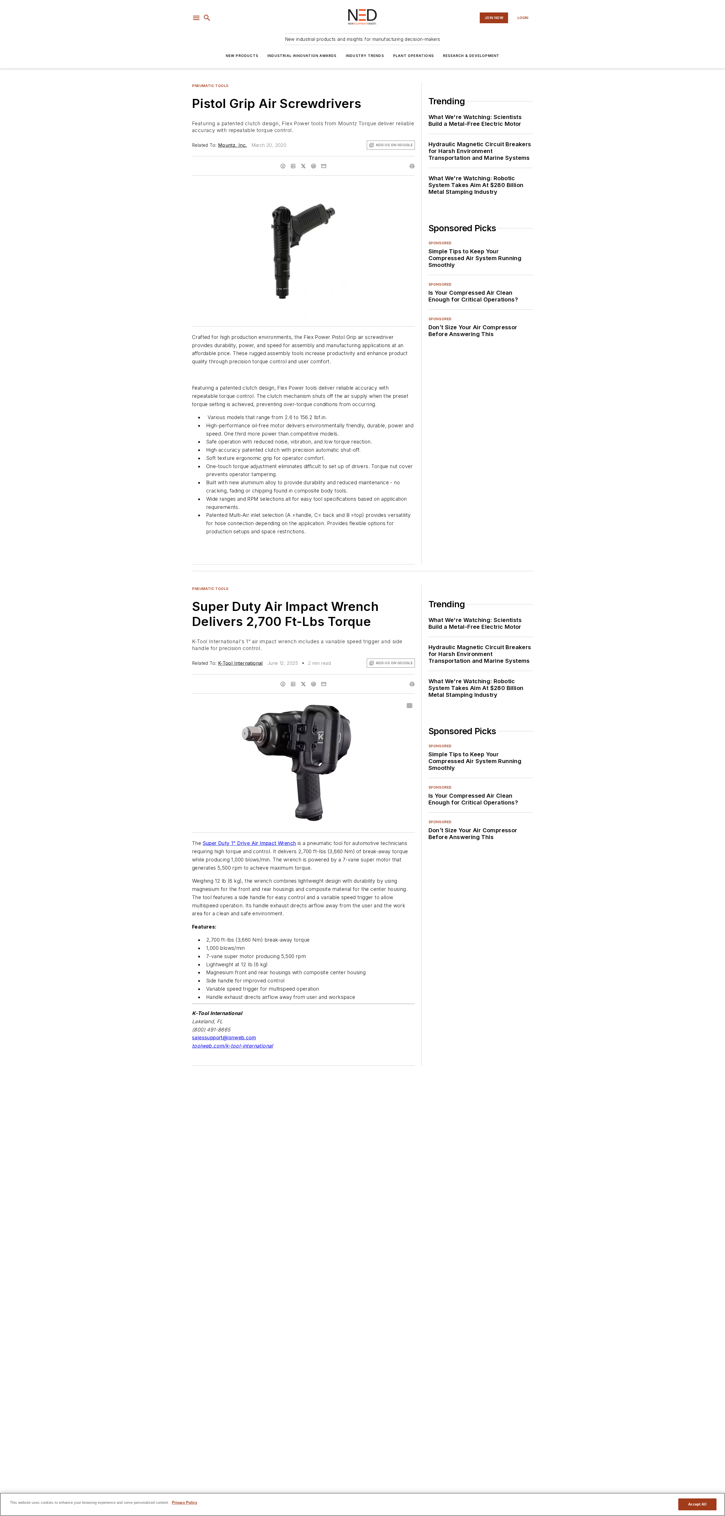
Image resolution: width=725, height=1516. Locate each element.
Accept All (697, 1504)
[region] (362, 1504)
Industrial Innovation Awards (302, 56)
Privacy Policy (184, 1502)
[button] (196, 18)
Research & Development (471, 56)
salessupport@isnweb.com (224, 1038)
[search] (207, 18)
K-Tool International (240, 663)
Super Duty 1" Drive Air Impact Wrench (249, 843)
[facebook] (283, 166)
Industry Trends (365, 56)
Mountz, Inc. (232, 145)
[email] (324, 166)
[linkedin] (293, 166)
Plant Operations (413, 56)
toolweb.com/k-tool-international (232, 1046)
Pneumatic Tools (210, 86)
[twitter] (303, 166)
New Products (242, 56)
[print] (412, 166)
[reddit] (313, 166)
